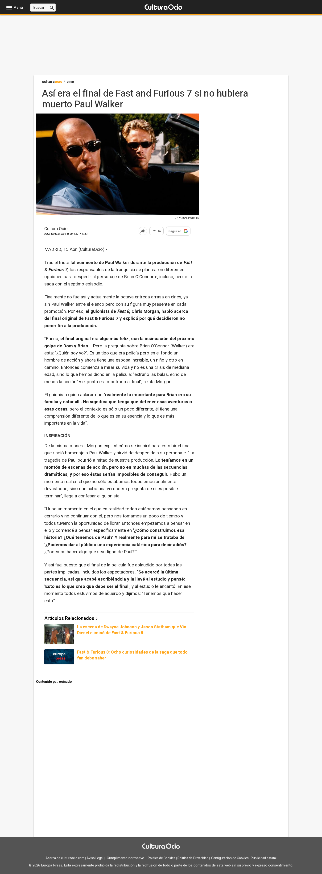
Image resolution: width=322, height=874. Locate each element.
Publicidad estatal (264, 858)
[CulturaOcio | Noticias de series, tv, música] (163, 7)
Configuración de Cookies (230, 858)
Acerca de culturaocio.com (64, 858)
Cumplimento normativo (125, 858)
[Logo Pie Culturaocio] (161, 846)
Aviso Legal (95, 858)
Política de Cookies (161, 858)
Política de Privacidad (193, 858)
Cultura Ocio (55, 229)
